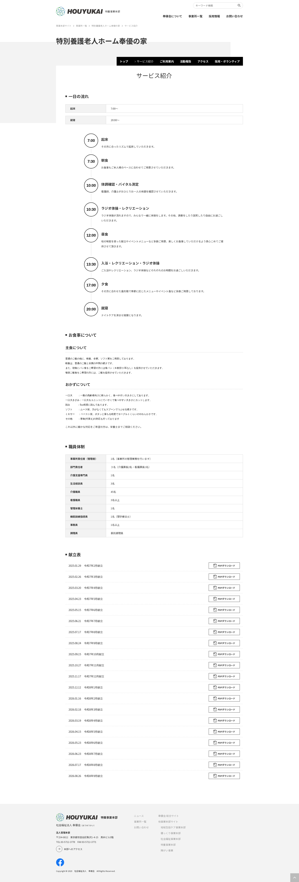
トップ (124, 61)
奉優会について (172, 16)
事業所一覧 (195, 16)
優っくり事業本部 (171, 833)
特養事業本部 (168, 844)
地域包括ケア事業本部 (173, 827)
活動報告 (185, 61)
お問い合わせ (234, 16)
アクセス (203, 61)
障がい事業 (167, 850)
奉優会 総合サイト (168, 816)
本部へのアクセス (73, 849)
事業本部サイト (63, 25)
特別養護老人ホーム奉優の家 (106, 25)
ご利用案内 (167, 61)
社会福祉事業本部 (171, 839)
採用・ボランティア (227, 61)
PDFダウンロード (226, 565)
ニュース (139, 816)
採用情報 (214, 16)
